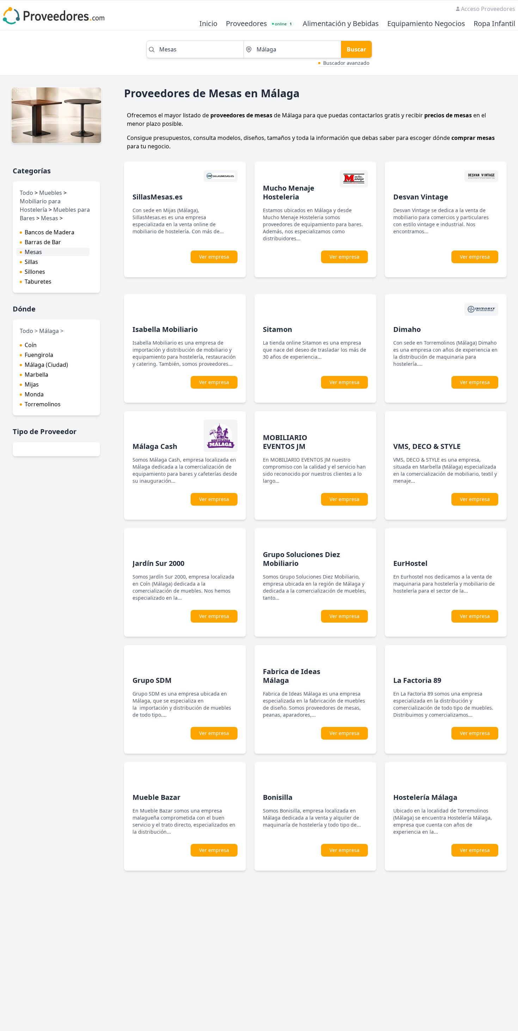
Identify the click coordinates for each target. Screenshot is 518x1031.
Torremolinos (43, 404)
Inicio (208, 23)
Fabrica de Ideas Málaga (291, 676)
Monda (34, 394)
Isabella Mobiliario (165, 329)
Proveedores (246, 23)
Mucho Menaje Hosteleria (288, 192)
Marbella (36, 374)
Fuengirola (39, 355)
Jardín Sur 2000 (158, 563)
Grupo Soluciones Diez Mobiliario (301, 559)
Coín (31, 345)
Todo (26, 193)
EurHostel (410, 563)
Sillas (31, 262)
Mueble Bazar (156, 797)
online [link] (283, 23)
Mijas (32, 384)
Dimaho (407, 329)
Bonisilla (277, 797)
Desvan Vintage (420, 197)
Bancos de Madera (49, 232)
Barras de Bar (43, 242)
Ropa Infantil (494, 23)
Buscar (356, 49)
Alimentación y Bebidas (341, 23)
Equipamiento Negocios (426, 23)
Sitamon (277, 329)
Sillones (35, 272)
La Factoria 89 (417, 680)
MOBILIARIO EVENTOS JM (285, 442)
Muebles (50, 193)
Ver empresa (214, 256)
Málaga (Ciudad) (46, 365)
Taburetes (38, 281)
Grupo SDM (152, 680)
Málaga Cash (154, 446)
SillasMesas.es (157, 197)
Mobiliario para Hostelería (40, 205)
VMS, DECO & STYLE (427, 446)
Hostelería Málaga (425, 797)
